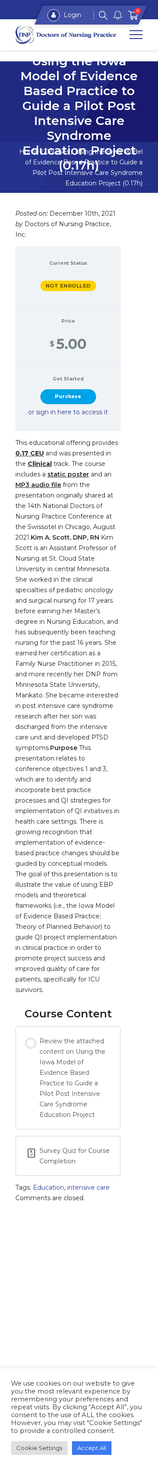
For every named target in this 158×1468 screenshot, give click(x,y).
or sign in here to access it (68, 412)
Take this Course (68, 396)
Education (48, 1187)
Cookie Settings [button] (39, 1447)
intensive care (88, 1187)
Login (71, 15)
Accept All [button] (91, 1447)
